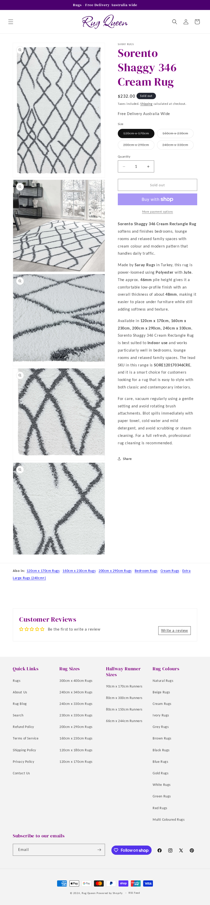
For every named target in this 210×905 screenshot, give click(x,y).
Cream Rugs (170, 571)
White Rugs (162, 785)
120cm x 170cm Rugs (43, 571)
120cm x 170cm (138, 134)
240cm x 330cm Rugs (75, 704)
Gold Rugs (160, 773)
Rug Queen (89, 893)
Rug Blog (20, 704)
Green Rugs (162, 796)
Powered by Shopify (110, 893)
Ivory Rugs (161, 715)
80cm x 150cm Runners (124, 709)
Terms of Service (26, 738)
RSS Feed (134, 892)
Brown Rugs (162, 738)
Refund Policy (23, 727)
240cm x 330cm (178, 146)
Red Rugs (160, 808)
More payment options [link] (157, 211)
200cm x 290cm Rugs (115, 571)
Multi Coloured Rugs (168, 819)
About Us (20, 692)
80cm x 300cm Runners (124, 698)
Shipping (146, 104)
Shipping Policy (24, 750)
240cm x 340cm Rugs (75, 692)
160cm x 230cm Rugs (79, 571)
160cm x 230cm (178, 134)
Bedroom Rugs (146, 571)
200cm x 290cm (138, 146)
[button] (10, 21)
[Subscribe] (99, 850)
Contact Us (21, 773)
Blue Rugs (160, 761)
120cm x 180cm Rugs (75, 750)
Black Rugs (161, 750)
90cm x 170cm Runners (124, 686)
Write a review (174, 630)
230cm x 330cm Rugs (75, 715)
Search (18, 715)
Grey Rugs (161, 727)
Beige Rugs (161, 692)
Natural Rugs (163, 680)
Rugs (16, 680)
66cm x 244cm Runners (124, 721)
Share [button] (127, 459)
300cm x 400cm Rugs (75, 680)
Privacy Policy (23, 761)
